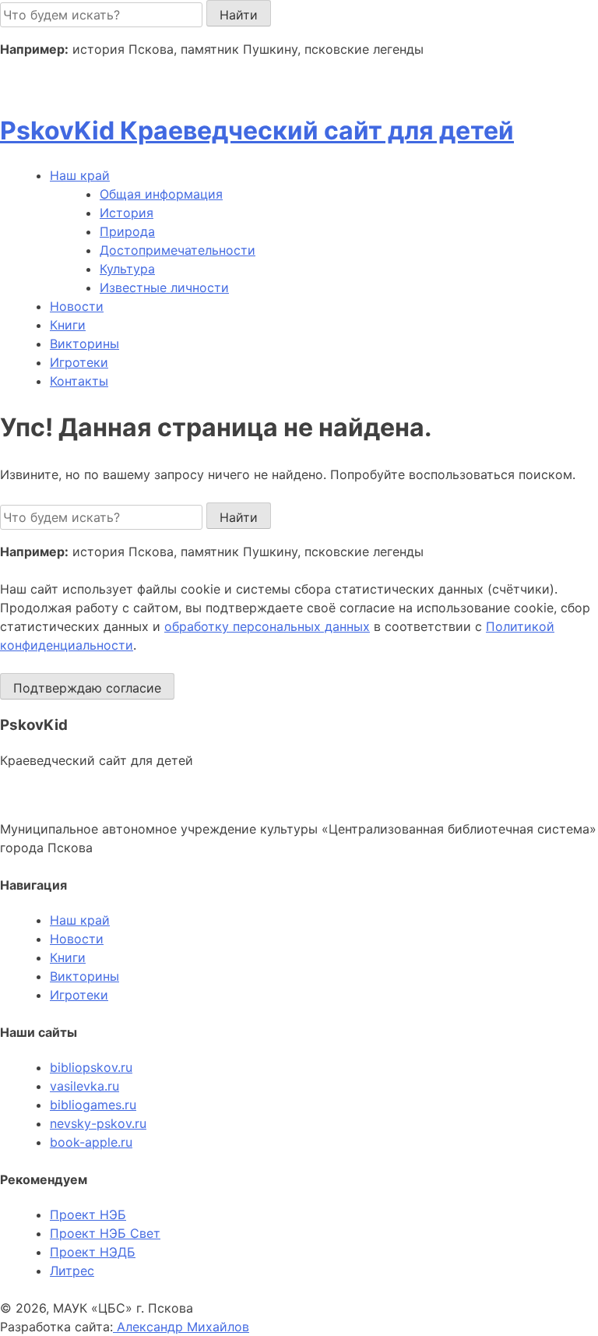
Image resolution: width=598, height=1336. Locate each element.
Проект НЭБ (88, 1214)
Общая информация (161, 194)
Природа (127, 231)
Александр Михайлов (181, 1326)
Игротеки (79, 362)
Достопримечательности (177, 250)
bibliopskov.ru (91, 1067)
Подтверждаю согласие (87, 688)
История (126, 212)
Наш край (80, 920)
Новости (77, 306)
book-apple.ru (91, 1142)
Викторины (84, 343)
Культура (127, 269)
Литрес (72, 1270)
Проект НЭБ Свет (105, 1233)
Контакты (79, 381)
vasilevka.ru (84, 1086)
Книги (68, 325)
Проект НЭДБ (92, 1252)
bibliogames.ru (93, 1104)
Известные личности (164, 287)
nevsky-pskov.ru (98, 1123)
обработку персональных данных (267, 626)
